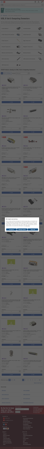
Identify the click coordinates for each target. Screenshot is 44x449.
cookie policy (27, 225)
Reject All (33, 229)
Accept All (11, 229)
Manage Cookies (22, 229)
